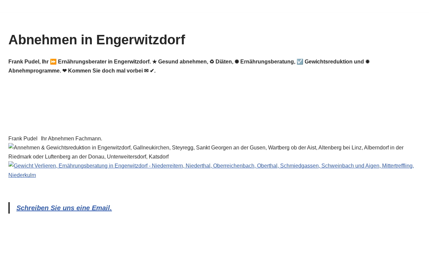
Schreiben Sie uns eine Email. (64, 208)
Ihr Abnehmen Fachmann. (71, 138)
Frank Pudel (23, 138)
